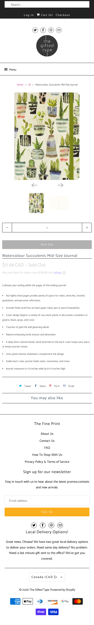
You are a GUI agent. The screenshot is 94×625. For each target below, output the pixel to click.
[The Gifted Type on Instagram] (51, 30)
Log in (29, 15)
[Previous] (34, 185)
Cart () (46, 15)
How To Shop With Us (47, 455)
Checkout (63, 15)
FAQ (47, 448)
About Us (47, 434)
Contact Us (47, 441)
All (29, 85)
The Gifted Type (39, 589)
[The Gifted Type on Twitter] (35, 30)
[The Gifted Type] (47, 47)
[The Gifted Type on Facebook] (43, 30)
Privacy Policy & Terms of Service (47, 462)
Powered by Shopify (62, 589)
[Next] (60, 185)
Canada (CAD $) (44, 577)
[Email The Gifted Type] (59, 30)
